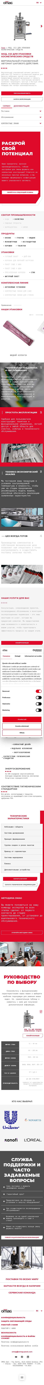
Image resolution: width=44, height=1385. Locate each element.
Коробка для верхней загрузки (19, 260)
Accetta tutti (22, 719)
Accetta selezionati (22, 726)
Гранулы (20, 238)
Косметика (19, 219)
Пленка (7, 864)
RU (38, 3)
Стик (33, 272)
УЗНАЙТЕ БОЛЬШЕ (22, 643)
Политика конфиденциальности (15, 1342)
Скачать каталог (20, 879)
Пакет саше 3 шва (13, 264)
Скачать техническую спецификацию (20, 884)
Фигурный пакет (12, 276)
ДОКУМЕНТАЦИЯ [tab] (21, 106)
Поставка (5, 111)
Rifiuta (22, 733)
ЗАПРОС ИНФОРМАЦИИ (22, 99)
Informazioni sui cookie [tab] (33, 656)
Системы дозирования (14, 833)
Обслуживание (7, 117)
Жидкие (32, 238)
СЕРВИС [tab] (6, 106)
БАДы (7, 219)
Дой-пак (27, 256)
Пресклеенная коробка (15, 272)
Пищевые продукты (13, 223)
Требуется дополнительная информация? (22, 1237)
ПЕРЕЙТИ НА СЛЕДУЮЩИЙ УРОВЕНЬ (20, 192)
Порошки (8, 246)
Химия (25, 227)
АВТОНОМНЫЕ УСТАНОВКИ (15, 287)
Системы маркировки (13, 857)
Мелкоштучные (11, 242)
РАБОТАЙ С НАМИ (8, 1328)
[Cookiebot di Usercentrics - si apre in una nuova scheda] (33, 650)
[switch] (39, 697)
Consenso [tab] (6, 656)
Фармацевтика (11, 227)
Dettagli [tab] (17, 656)
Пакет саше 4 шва (13, 268)
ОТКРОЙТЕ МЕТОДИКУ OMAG (22, 932)
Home (3, 48)
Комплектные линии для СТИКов (19, 295)
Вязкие (8, 238)
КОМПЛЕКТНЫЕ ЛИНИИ (10, 123)
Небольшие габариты (13, 827)
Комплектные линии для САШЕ (18, 291)
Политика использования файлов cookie (19, 1346)
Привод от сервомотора (15, 851)
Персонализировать (22, 93)
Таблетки (22, 246)
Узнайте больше (32, 1035)
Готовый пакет (11, 256)
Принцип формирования (14, 839)
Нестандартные (29, 242)
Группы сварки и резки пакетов (19, 845)
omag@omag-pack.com (22, 1352)
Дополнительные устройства (17, 870)
